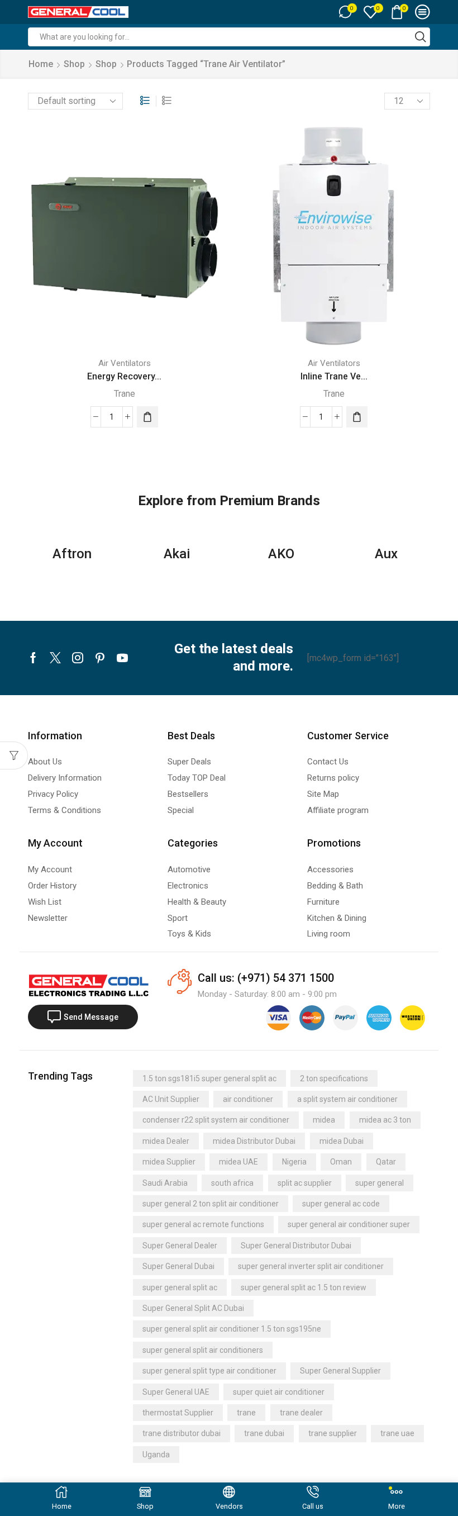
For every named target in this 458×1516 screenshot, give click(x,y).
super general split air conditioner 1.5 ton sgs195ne (231, 1328)
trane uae (397, 1433)
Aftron (72, 554)
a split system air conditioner (347, 1099)
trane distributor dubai (181, 1433)
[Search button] (421, 37)
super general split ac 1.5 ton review (303, 1287)
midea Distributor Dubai (254, 1141)
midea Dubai (341, 1141)
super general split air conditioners (202, 1350)
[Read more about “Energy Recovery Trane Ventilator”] (147, 416)
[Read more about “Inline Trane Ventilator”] (357, 416)
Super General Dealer (179, 1245)
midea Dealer (165, 1141)
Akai (177, 554)
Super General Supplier (340, 1370)
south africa (232, 1182)
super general (379, 1182)
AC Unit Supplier (170, 1099)
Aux (386, 554)
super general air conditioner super (349, 1224)
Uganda (156, 1454)
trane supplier (332, 1433)
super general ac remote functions (203, 1224)
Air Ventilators (124, 363)
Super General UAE (175, 1391)
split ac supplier (305, 1182)
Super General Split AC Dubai (193, 1308)
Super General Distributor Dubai (296, 1245)
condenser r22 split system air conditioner (215, 1119)
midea (324, 1119)
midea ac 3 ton (385, 1119)
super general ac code (341, 1203)
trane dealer (301, 1412)
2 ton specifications (334, 1078)
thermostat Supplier (177, 1412)
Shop (74, 64)
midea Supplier (168, 1161)
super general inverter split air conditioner (311, 1266)
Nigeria (294, 1161)
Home (40, 64)
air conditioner (248, 1099)
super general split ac (179, 1287)
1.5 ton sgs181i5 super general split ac (209, 1078)
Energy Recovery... (124, 376)
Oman (341, 1161)
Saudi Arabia (165, 1182)
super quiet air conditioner (279, 1391)
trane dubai (264, 1433)
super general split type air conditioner (209, 1370)
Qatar (386, 1161)
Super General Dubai (178, 1266)
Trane (124, 393)
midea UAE (238, 1161)
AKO (281, 554)
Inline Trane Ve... (334, 376)
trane (246, 1412)
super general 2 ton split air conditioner (210, 1203)
